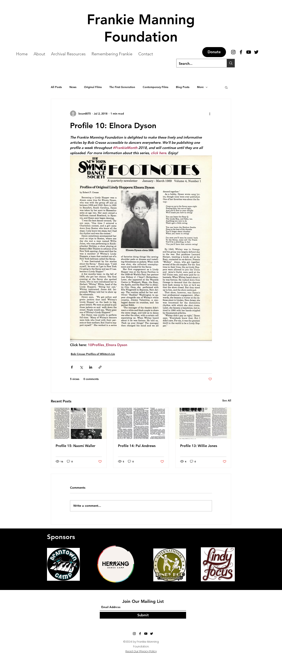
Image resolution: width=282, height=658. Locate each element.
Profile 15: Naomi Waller (75, 446)
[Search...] (231, 63)
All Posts (56, 87)
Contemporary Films (155, 87)
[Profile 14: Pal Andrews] (141, 423)
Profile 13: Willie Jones (198, 446)
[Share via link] (100, 367)
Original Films (93, 87)
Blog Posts (182, 87)
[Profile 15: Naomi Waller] (78, 423)
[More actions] (209, 113)
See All (226, 400)
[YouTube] (146, 634)
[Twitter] (151, 634)
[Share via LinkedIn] (90, 367)
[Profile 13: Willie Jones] (203, 423)
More (200, 87)
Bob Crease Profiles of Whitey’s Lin (93, 354)
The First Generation (122, 87)
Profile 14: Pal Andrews (137, 446)
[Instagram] (134, 634)
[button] (226, 87)
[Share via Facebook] (72, 367)
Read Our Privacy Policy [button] (141, 651)
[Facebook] (140, 634)
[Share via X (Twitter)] (81, 367)
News (72, 87)
